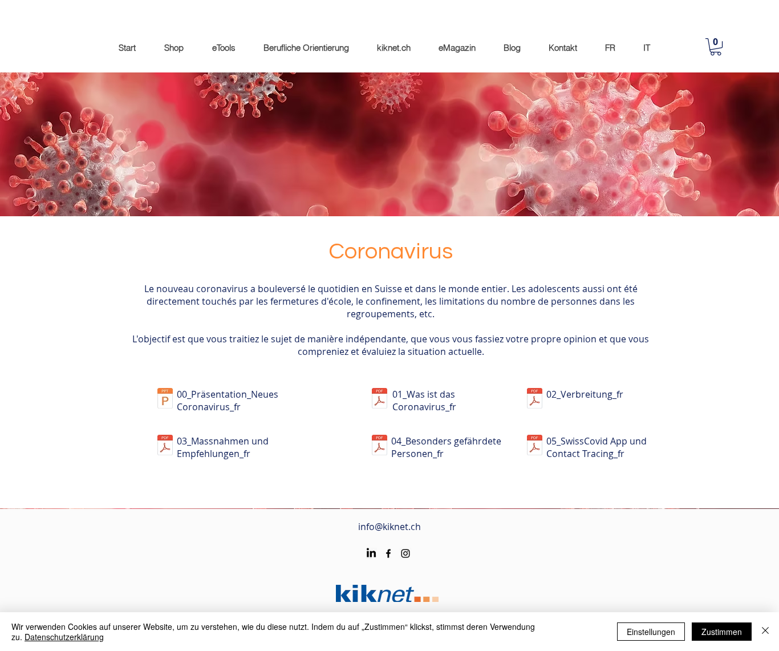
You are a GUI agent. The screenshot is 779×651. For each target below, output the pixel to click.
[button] (715, 46)
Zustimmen (721, 631)
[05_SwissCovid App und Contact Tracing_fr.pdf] (534, 446)
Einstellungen (651, 631)
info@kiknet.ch (389, 526)
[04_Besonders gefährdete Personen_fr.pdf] (379, 446)
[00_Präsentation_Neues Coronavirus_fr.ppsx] (165, 399)
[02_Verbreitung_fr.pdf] (534, 399)
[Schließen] (765, 631)
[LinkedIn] (371, 553)
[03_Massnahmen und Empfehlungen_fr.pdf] (165, 446)
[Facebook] (388, 553)
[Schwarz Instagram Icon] (405, 553)
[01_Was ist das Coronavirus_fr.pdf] (379, 399)
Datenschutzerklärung (64, 636)
